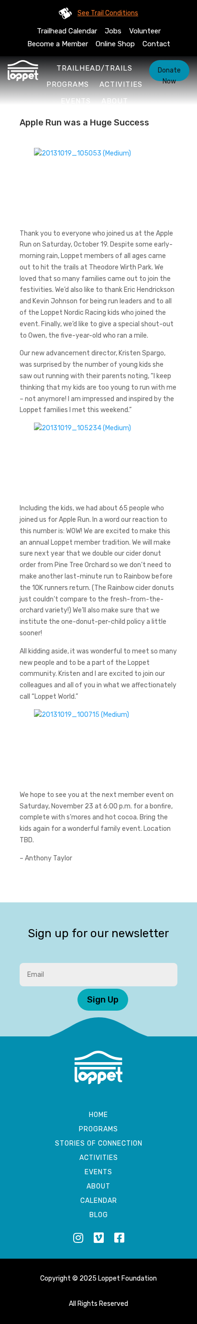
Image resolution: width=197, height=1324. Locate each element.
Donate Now (169, 73)
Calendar (98, 1201)
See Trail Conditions (107, 13)
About (114, 101)
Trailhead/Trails (94, 68)
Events (76, 101)
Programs (67, 84)
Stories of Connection (98, 1144)
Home (98, 1115)
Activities (120, 84)
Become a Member (57, 44)
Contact (156, 44)
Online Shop (115, 44)
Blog (98, 1215)
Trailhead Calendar (67, 31)
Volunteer (145, 31)
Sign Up (103, 999)
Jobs (113, 31)
